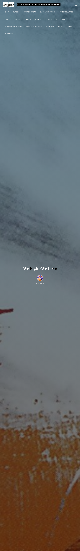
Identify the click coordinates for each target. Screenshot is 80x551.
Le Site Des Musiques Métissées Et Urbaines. (38, 4)
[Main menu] (75, 5)
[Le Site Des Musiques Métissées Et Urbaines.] (8, 5)
